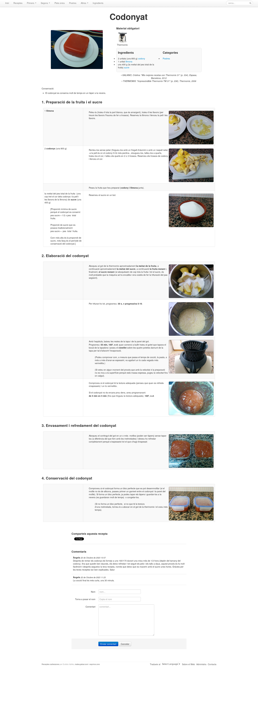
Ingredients (98, 2)
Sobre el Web (188, 664)
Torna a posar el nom (85, 599)
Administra (201, 664)
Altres (84, 2)
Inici (7, 2)
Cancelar (125, 643)
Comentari (90, 606)
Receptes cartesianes (50, 664)
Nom (93, 591)
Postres (72, 2)
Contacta (212, 664)
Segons (45, 2)
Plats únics (59, 2)
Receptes (17, 2)
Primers (31, 2)
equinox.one (95, 664)
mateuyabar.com (81, 664)
